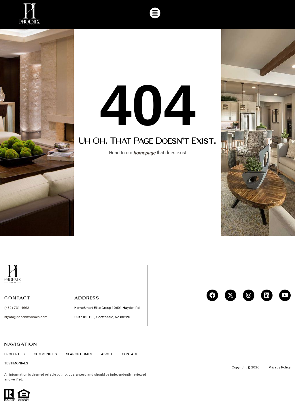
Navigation (20, 344)
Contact (17, 298)
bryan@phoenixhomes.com (26, 317)
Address (86, 298)
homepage (144, 152)
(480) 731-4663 (16, 308)
